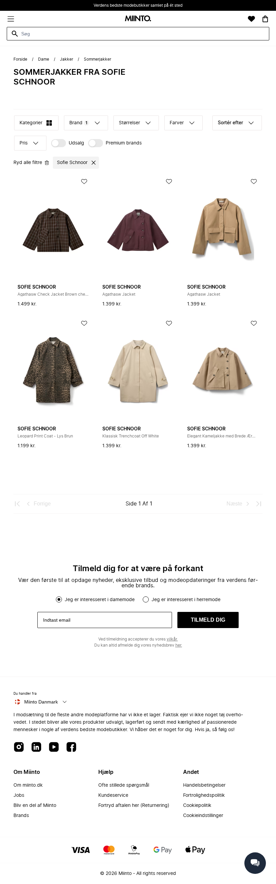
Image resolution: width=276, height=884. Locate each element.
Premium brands (124, 143)
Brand (78, 123)
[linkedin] (36, 747)
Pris (24, 143)
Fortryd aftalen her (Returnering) (133, 805)
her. (178, 645)
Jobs (18, 795)
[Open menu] (11, 19)
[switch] (67, 143)
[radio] (59, 599)
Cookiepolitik (197, 805)
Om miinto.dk (28, 785)
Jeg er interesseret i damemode (100, 599)
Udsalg (76, 143)
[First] (17, 503)
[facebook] (71, 747)
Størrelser (129, 123)
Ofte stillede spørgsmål (123, 785)
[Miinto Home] (138, 19)
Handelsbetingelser (204, 785)
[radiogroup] (138, 599)
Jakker (66, 59)
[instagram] (18, 747)
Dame (43, 59)
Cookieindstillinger (203, 815)
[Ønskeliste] (251, 19)
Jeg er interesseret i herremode (185, 599)
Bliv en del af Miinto (34, 805)
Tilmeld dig (208, 620)
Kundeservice (113, 795)
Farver (177, 123)
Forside (20, 59)
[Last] (258, 503)
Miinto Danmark (41, 702)
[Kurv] (265, 19)
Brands (21, 815)
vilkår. (172, 639)
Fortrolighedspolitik (204, 795)
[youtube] (53, 747)
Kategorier (31, 123)
